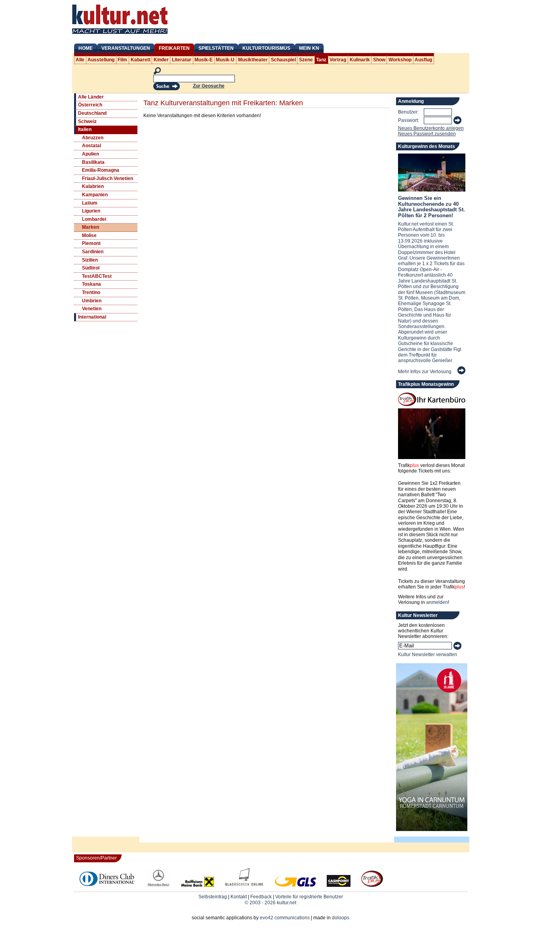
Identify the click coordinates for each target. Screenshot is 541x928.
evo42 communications (285, 917)
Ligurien (91, 211)
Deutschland (92, 113)
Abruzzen (92, 137)
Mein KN (309, 48)
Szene (306, 60)
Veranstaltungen (125, 48)
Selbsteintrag (212, 897)
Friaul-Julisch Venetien (107, 178)
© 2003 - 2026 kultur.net (270, 902)
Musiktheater (253, 60)
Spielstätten (216, 48)
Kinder (161, 60)
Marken (90, 227)
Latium (89, 203)
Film (122, 60)
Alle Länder (91, 97)
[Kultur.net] (120, 35)
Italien (84, 129)
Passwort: (408, 120)
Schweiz (87, 121)
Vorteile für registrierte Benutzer (309, 897)
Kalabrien (93, 186)
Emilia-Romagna (100, 170)
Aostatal (91, 145)
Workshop (400, 60)
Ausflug (423, 60)
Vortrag (338, 60)
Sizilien (90, 260)
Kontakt (238, 897)
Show (379, 60)
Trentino (91, 292)
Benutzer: (408, 112)
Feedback (261, 897)
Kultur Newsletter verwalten (427, 654)
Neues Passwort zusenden (427, 134)
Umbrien (91, 301)
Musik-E (203, 60)
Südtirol (90, 268)
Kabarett (140, 60)
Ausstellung (101, 60)
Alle (80, 60)
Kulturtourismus (266, 48)
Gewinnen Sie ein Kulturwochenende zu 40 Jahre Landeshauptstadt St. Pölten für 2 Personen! (431, 206)
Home (85, 48)
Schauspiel (283, 60)
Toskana (91, 284)
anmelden (437, 602)
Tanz (321, 60)
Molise (89, 235)
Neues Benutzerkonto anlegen (431, 128)
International (92, 317)
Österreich (90, 105)
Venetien (91, 308)
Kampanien (95, 194)
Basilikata (93, 162)
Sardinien (92, 251)
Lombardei (94, 219)
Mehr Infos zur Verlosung (424, 371)
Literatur (181, 60)
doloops (340, 917)
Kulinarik (360, 60)
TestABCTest (97, 276)
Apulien (90, 154)
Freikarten (174, 48)
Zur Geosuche (209, 86)
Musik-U (225, 60)
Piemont (91, 243)
